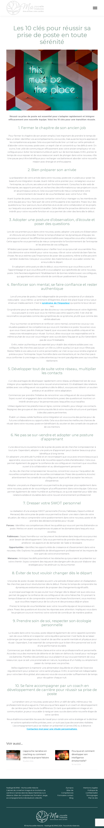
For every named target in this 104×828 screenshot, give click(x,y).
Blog (71, 798)
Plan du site (93, 798)
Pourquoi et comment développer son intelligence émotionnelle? (83, 756)
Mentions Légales (90, 788)
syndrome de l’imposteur (56, 303)
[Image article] (13, 755)
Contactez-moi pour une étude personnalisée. (52, 729)
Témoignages (92, 795)
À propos (69, 788)
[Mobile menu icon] (95, 8)
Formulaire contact (65, 795)
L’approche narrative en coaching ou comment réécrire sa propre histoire (36, 754)
